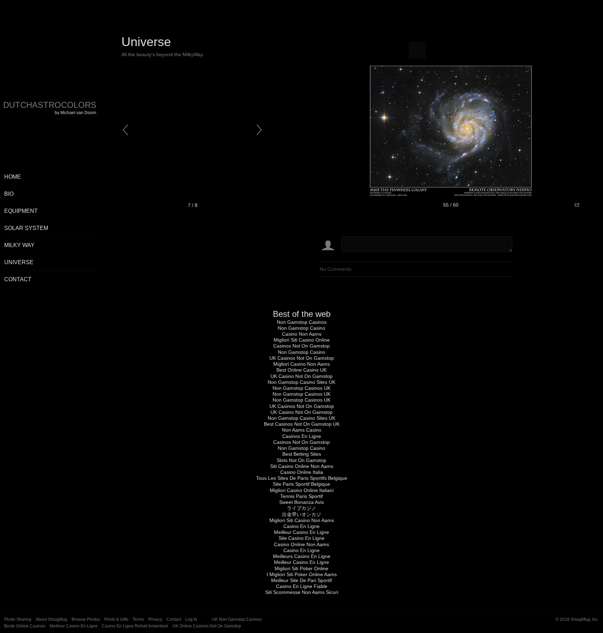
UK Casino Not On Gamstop (301, 376)
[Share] (577, 205)
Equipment (21, 211)
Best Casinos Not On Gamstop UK (302, 424)
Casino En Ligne (301, 526)
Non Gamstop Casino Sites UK (301, 382)
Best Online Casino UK (301, 370)
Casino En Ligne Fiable (301, 586)
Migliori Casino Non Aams (301, 364)
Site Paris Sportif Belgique (301, 484)
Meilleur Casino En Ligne (301, 532)
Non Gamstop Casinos (302, 322)
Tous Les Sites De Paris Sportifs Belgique (301, 478)
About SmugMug (51, 619)
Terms (138, 619)
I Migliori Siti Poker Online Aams (302, 574)
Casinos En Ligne (301, 436)
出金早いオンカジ (301, 514)
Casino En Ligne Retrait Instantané (135, 626)
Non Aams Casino (301, 430)
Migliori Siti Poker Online (301, 568)
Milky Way (19, 245)
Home (12, 177)
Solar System (26, 228)
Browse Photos (86, 619)
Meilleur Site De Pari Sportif (301, 580)
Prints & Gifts (116, 619)
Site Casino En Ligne (301, 538)
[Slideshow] (417, 50)
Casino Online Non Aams (301, 544)
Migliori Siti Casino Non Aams (301, 520)
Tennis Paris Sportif (301, 496)
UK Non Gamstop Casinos (237, 619)
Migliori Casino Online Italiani (302, 490)
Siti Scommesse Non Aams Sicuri (301, 592)
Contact (17, 279)
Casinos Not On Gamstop (301, 346)
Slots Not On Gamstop (301, 460)
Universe (19, 262)
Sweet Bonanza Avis (301, 502)
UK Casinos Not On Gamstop (301, 358)
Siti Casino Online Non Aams (301, 466)
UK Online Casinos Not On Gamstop (206, 626)
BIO (9, 194)
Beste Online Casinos (24, 626)
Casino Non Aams (301, 334)
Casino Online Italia (301, 472)
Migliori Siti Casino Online (302, 340)
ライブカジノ (301, 508)
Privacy (155, 619)
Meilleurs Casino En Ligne (301, 556)
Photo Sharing (17, 619)
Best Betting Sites (301, 454)
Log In (191, 619)
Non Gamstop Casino (301, 328)
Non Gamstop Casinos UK (301, 388)
